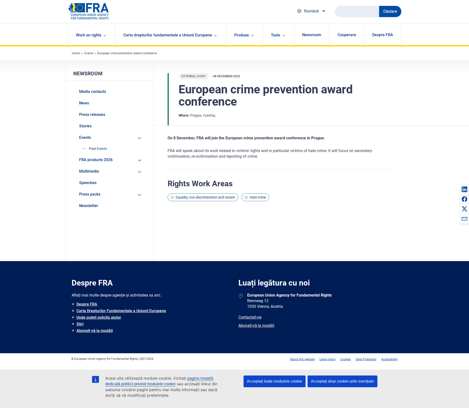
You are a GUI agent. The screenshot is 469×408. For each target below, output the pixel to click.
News (84, 103)
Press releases (92, 114)
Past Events (98, 149)
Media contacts (92, 91)
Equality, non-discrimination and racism (205, 197)
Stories (85, 126)
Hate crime (258, 197)
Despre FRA (382, 35)
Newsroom (311, 35)
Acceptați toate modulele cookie (274, 381)
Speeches (87, 182)
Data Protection (366, 359)
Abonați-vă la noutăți (94, 330)
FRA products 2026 (96, 159)
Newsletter (88, 205)
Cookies (345, 359)
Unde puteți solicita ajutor (98, 317)
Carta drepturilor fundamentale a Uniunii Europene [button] (167, 35)
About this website (302, 359)
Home (76, 53)
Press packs (89, 194)
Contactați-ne (249, 317)
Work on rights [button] (88, 35)
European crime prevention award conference (127, 53)
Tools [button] (275, 35)
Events (89, 53)
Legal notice (327, 359)
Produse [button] (241, 35)
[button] (464, 189)
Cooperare (347, 35)
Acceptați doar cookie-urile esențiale (342, 381)
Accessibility (389, 359)
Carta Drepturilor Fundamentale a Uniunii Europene (121, 311)
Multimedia (89, 171)
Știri (80, 324)
